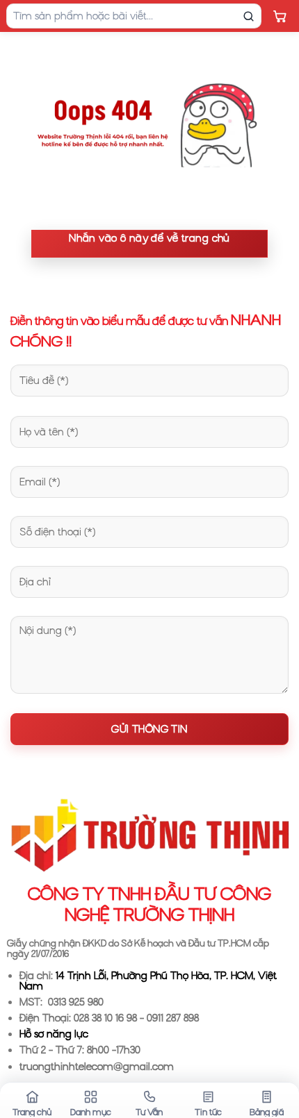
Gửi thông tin (149, 729)
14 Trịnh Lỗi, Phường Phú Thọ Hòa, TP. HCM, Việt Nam (148, 980)
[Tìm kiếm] (248, 16)
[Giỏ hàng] (279, 15)
